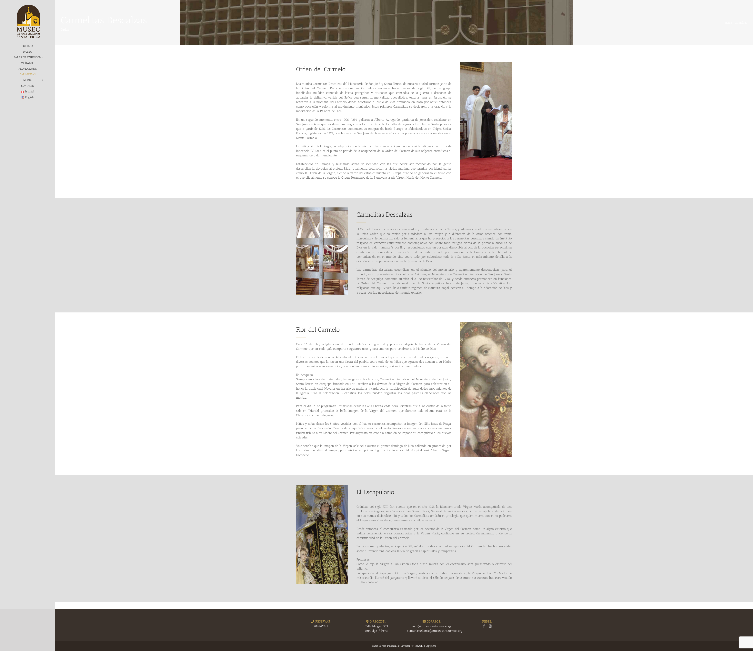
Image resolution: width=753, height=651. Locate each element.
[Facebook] (484, 626)
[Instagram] (490, 626)
